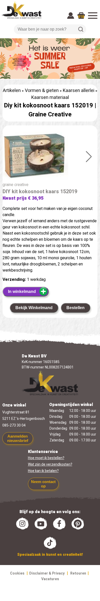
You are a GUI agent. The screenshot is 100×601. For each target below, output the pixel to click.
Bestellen (75, 308)
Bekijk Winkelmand (34, 308)
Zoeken (81, 29)
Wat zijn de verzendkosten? (50, 464)
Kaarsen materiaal (50, 97)
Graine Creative (50, 114)
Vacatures (50, 579)
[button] (88, 156)
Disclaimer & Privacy (47, 573)
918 (81, 17)
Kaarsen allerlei (78, 90)
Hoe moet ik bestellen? (46, 458)
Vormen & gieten (42, 90)
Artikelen (12, 90)
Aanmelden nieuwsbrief (17, 438)
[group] (50, 157)
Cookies (17, 573)
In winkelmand (22, 291)
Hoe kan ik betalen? (43, 471)
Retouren (78, 573)
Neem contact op (43, 483)
